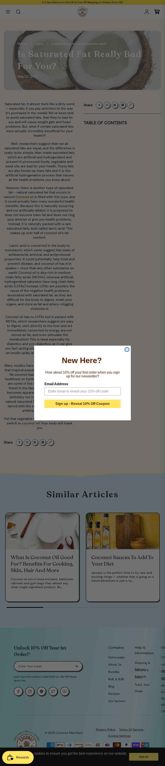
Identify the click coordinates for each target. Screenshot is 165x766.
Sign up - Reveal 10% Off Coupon (82, 404)
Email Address (56, 384)
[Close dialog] (127, 349)
